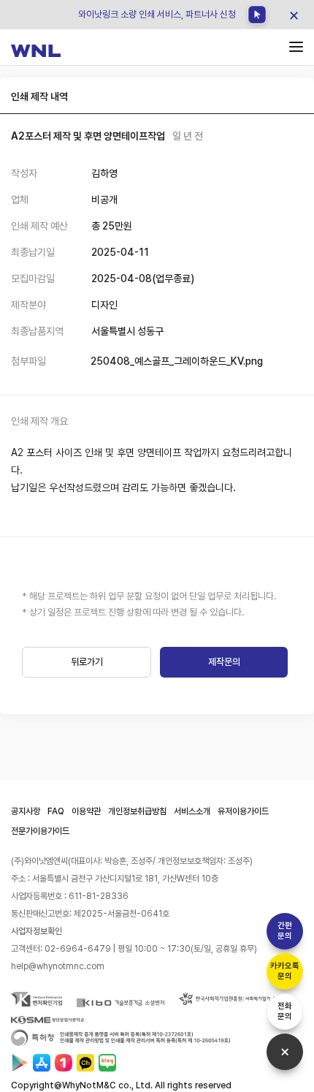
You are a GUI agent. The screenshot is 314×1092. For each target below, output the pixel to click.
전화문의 (284, 1011)
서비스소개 (192, 811)
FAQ (55, 811)
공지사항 (25, 811)
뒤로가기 (87, 661)
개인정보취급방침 (137, 811)
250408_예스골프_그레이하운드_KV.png (177, 361)
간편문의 (284, 931)
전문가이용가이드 (40, 831)
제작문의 (224, 661)
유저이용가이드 (243, 811)
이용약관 (86, 811)
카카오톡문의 (284, 971)
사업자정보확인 (36, 931)
